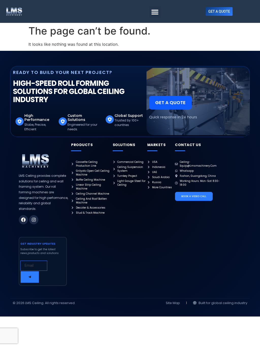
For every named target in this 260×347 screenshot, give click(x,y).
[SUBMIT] (29, 277)
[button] (155, 12)
